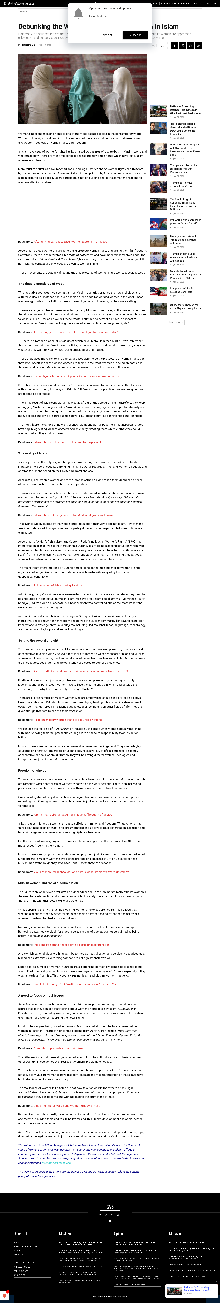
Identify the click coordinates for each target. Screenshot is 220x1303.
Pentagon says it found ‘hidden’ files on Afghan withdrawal (183, 240)
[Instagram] (106, 1215)
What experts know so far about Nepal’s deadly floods (79, 1281)
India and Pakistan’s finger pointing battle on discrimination (72, 944)
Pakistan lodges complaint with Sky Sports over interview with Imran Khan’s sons (81, 1259)
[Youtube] (110, 1221)
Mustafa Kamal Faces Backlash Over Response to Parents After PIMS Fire (185, 274)
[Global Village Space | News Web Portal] (19, 3)
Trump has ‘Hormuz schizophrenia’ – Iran (80, 1266)
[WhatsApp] (190, 45)
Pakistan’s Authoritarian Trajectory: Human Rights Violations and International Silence (137, 1278)
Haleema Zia (28, 44)
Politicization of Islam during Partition (58, 585)
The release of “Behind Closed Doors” (188, 1276)
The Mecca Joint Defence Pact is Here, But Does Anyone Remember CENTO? (135, 1251)
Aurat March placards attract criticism (58, 1048)
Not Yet (107, 34)
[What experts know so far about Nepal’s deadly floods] (158, 309)
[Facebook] (174, 45)
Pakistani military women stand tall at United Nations (68, 719)
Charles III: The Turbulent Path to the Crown (192, 1270)
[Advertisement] (82, 213)
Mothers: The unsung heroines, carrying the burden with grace (191, 1249)
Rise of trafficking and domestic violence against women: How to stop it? (81, 671)
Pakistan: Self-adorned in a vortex (186, 1242)
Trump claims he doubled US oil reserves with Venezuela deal (184, 169)
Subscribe (135, 34)
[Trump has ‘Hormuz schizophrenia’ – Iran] (158, 187)
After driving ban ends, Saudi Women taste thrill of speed (70, 241)
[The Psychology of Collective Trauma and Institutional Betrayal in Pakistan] (158, 204)
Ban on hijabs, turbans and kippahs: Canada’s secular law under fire (76, 376)
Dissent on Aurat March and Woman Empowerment (67, 1105)
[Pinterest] (112, 1215)
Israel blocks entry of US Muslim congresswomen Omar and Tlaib (76, 984)
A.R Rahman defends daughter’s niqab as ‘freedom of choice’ (73, 814)
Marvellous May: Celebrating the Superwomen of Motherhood (185, 1257)
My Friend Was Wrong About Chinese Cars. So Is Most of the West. (137, 1259)
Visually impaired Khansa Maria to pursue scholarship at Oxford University (81, 872)
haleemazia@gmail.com (57, 1163)
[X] (182, 45)
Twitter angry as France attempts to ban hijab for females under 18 (77, 332)
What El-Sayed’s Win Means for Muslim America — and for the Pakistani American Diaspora (136, 1268)
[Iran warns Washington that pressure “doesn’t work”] (158, 224)
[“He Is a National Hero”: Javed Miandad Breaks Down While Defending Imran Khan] (158, 128)
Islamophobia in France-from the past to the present (67, 442)
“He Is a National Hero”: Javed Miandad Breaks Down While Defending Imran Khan (81, 1251)
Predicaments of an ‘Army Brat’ (185, 1264)
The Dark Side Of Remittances (129, 1285)
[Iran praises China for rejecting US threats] (158, 291)
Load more (174, 322)
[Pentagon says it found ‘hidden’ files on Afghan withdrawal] (158, 241)
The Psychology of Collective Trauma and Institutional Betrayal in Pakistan (135, 1243)
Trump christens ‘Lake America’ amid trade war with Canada (184, 257)
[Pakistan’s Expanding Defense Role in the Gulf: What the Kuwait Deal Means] (158, 111)
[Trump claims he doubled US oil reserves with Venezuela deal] (158, 170)
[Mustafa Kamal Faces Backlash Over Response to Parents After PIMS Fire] (158, 275)
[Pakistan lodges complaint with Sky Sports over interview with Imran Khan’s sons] (158, 149)
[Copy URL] (198, 45)
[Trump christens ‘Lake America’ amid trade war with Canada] (158, 258)
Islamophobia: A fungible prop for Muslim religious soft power (74, 515)
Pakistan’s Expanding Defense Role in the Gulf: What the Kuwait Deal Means (185, 110)
